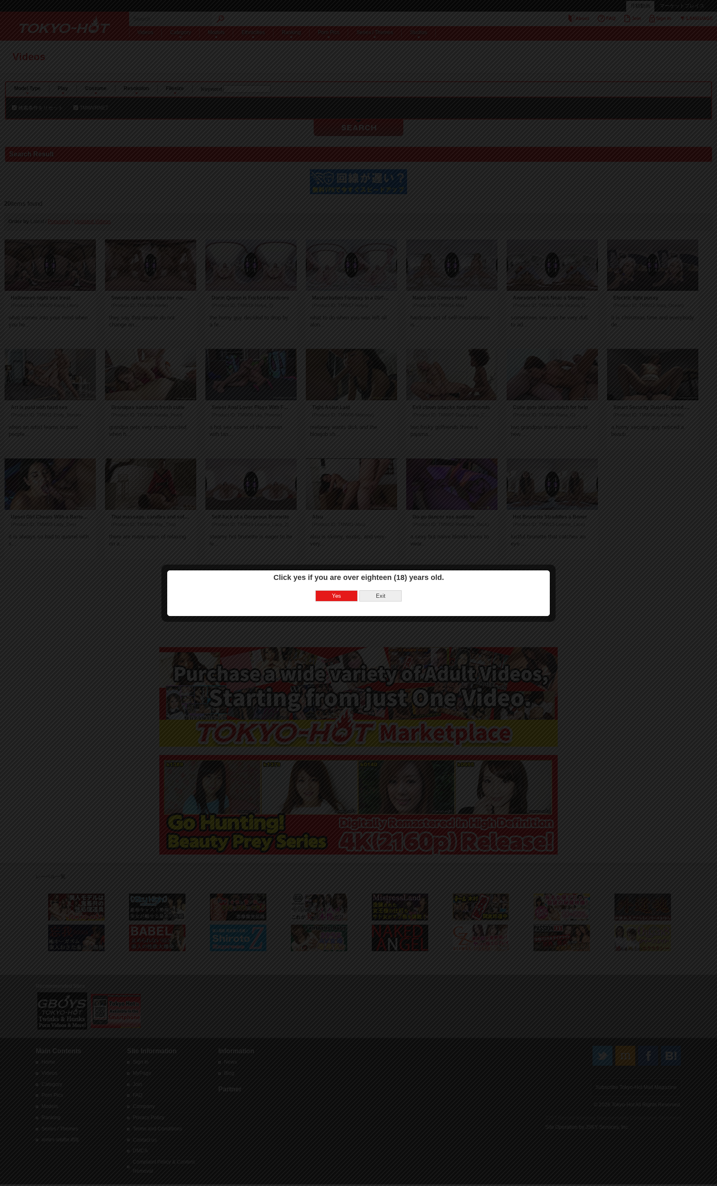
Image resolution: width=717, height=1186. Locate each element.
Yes (336, 596)
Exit (380, 596)
